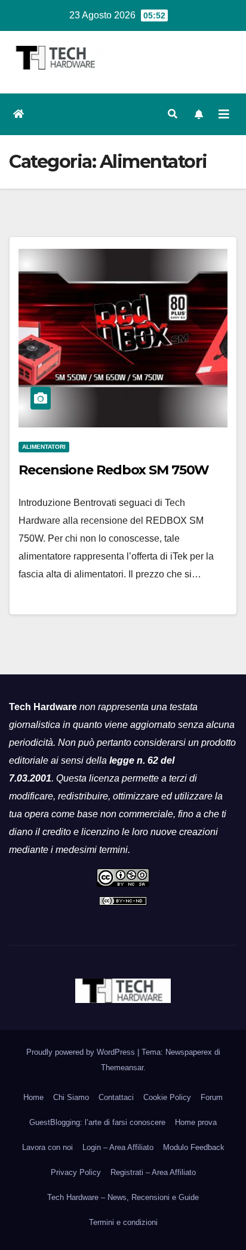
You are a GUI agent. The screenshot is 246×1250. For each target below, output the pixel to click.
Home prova (196, 1122)
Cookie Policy (167, 1097)
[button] (172, 114)
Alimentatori (44, 446)
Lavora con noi (47, 1147)
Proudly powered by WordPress (81, 1052)
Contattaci (116, 1097)
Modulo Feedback (194, 1147)
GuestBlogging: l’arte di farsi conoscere (97, 1122)
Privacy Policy (76, 1172)
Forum (212, 1097)
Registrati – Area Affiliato (153, 1172)
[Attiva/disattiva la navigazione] (224, 114)
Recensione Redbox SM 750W (114, 470)
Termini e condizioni (123, 1222)
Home (33, 1097)
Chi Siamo (71, 1097)
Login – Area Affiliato (117, 1147)
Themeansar (122, 1067)
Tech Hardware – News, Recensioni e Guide (123, 1197)
